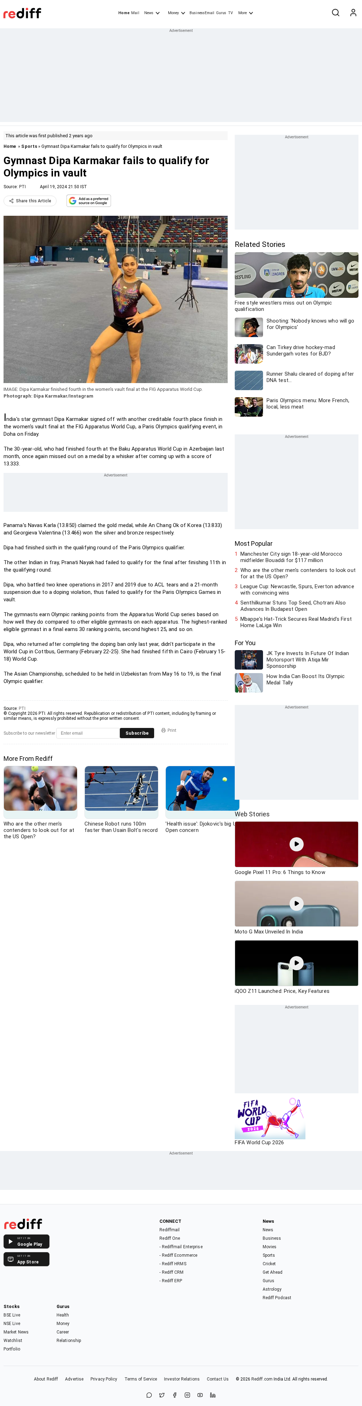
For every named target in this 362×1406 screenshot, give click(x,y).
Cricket (269, 1263)
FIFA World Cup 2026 (259, 1142)
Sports (29, 146)
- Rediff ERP (170, 1280)
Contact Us (218, 1379)
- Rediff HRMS (172, 1263)
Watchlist (13, 1340)
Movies (270, 1246)
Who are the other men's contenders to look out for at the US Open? (298, 573)
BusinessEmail (201, 13)
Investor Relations (182, 1379)
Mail (135, 13)
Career (63, 1332)
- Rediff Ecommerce (178, 1255)
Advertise (74, 1379)
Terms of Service (140, 1379)
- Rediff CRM (171, 1272)
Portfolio (12, 1349)
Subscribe (136, 733)
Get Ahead (273, 1272)
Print (172, 730)
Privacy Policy (103, 1379)
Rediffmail (169, 1229)
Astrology (272, 1289)
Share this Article (33, 200)
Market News (16, 1332)
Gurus (221, 13)
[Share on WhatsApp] (149, 1395)
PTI (22, 186)
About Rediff (46, 1379)
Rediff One (169, 1238)
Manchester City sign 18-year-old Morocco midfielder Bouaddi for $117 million (291, 557)
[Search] (335, 13)
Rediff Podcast (277, 1297)
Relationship (69, 1340)
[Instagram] (187, 1395)
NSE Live (12, 1323)
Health (63, 1315)
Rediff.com (262, 1379)
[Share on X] (162, 1395)
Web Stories (252, 814)
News (148, 13)
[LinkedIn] (213, 1395)
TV (230, 13)
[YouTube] (200, 1395)
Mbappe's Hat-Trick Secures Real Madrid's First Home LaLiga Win (296, 622)
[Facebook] (174, 1395)
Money (173, 13)
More (242, 13)
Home (123, 13)
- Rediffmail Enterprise (180, 1246)
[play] (297, 844)
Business (272, 1238)
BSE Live (12, 1315)
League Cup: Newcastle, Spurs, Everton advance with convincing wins (297, 589)
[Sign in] (353, 13)
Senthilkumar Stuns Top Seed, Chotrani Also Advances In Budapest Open (293, 606)
